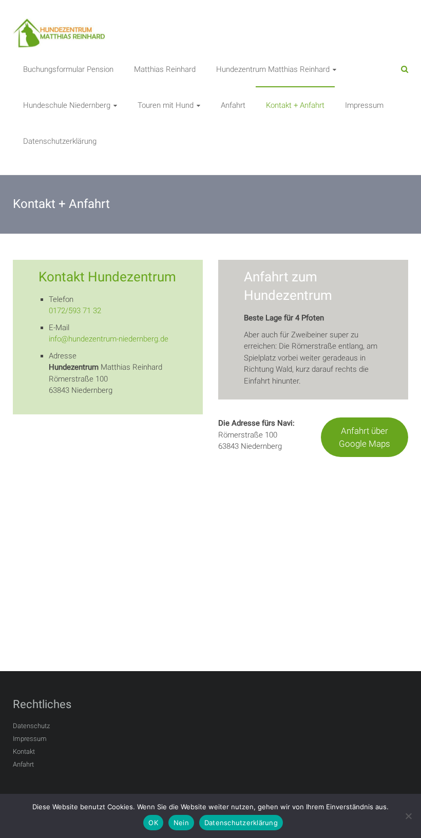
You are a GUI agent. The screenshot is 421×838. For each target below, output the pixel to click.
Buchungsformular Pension (68, 69)
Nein (181, 822)
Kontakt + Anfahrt (295, 105)
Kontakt (24, 751)
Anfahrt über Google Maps (364, 437)
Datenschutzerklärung (60, 141)
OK (153, 822)
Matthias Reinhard (165, 69)
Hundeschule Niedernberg (66, 105)
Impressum (364, 105)
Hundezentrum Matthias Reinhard (273, 69)
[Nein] (408, 816)
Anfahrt (233, 105)
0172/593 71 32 (75, 310)
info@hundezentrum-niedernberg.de (108, 339)
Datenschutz (31, 726)
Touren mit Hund (166, 105)
